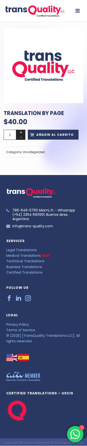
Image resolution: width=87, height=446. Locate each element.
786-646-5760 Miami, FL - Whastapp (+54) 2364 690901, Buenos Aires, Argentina (43, 214)
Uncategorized (34, 152)
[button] (74, 38)
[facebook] (9, 298)
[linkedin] (19, 298)
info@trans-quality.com (32, 226)
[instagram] (28, 298)
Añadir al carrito (55, 134)
